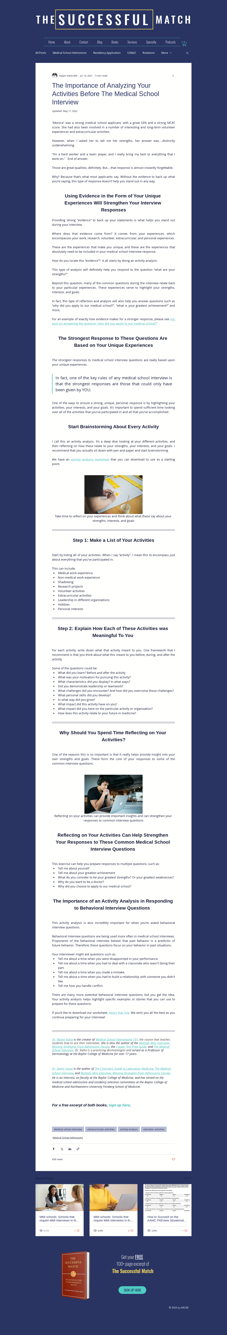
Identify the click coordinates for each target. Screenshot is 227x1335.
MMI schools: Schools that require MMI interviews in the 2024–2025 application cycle (59, 1218)
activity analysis (129, 1129)
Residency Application (107, 53)
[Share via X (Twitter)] (61, 1149)
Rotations (149, 53)
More (164, 53)
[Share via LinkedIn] (69, 1149)
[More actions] (173, 76)
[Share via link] (78, 1149)
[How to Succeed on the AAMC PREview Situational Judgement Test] (167, 1197)
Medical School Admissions (70, 53)
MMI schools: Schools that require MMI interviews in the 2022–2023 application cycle (113, 1218)
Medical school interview (68, 1129)
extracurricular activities (100, 1129)
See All (188, 1177)
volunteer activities (153, 1129)
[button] (132, 42)
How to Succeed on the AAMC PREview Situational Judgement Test (165, 1218)
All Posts (40, 53)
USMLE (131, 53)
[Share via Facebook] (53, 1149)
